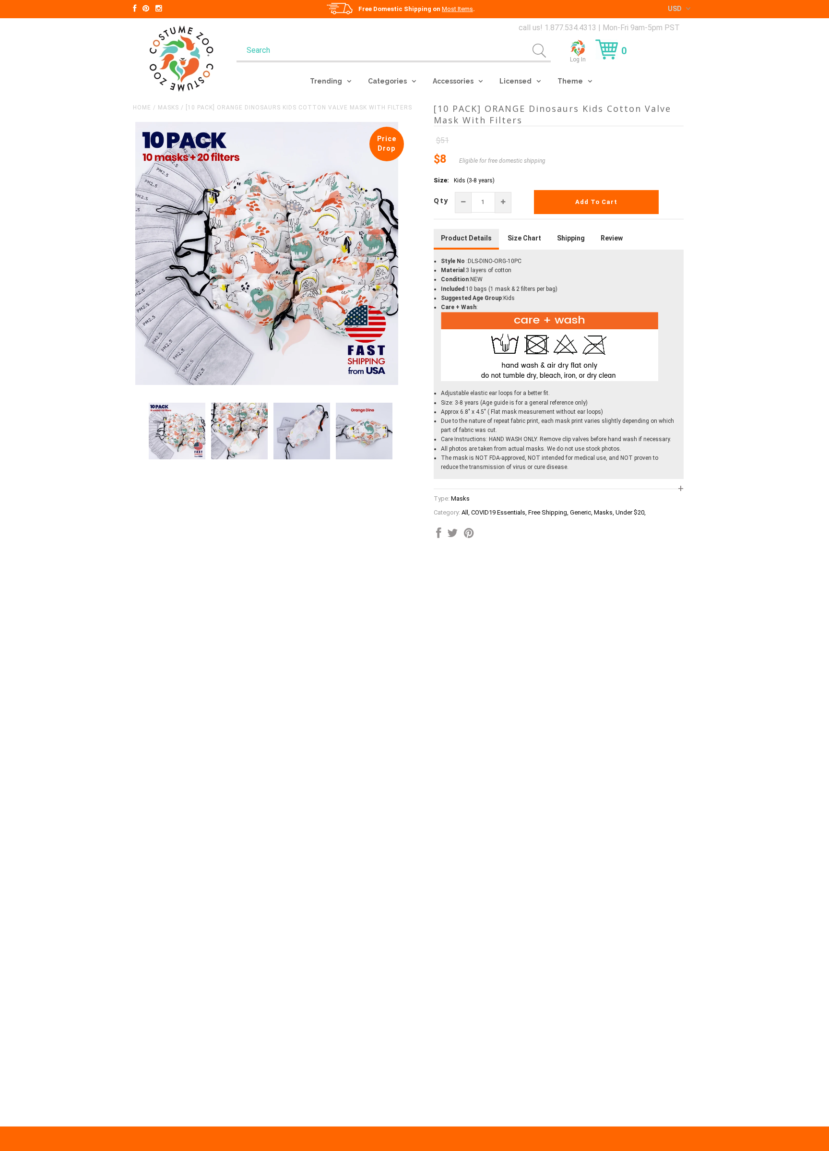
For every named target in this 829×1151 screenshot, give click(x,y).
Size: (441, 180)
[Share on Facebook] (438, 535)
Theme (570, 81)
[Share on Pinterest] (469, 535)
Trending (326, 81)
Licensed (515, 81)
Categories (387, 81)
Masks (168, 107)
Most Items (457, 8)
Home (142, 107)
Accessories (453, 81)
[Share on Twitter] (452, 535)
